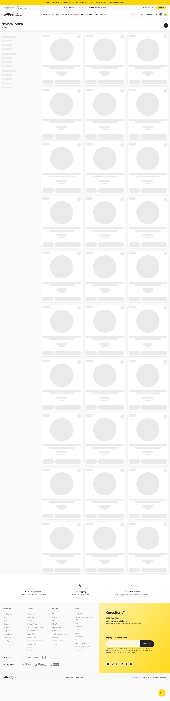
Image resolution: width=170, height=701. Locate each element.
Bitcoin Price (31, 644)
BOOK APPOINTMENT (118, 2)
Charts (29, 621)
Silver (97, 7)
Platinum (6, 624)
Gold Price (31, 631)
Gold (73, 7)
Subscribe (147, 644)
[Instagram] (117, 664)
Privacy (77, 633)
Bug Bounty (79, 637)
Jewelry (6, 641)
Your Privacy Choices (82, 647)
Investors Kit (31, 651)
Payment (30, 614)
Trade (53, 621)
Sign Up (161, 7)
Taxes (77, 630)
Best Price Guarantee (59, 634)
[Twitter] (112, 664)
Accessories (7, 637)
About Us (78, 626)
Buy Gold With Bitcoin (35, 641)
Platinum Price (32, 637)
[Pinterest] (131, 664)
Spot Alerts (55, 631)
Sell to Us (54, 624)
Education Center (57, 641)
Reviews (54, 644)
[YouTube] (126, 664)
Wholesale (55, 637)
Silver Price (31, 634)
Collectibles (7, 634)
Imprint (77, 640)
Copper (6, 631)
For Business (56, 627)
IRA (52, 614)
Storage (54, 617)
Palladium (6, 627)
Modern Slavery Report (83, 643)
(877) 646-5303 (148, 7)
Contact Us (79, 614)
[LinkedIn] (122, 664)
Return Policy (32, 624)
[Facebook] (108, 664)
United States (78, 677)
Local (29, 648)
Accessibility (79, 650)
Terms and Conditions (35, 627)
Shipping (30, 617)
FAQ (76, 623)
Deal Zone (7, 614)
